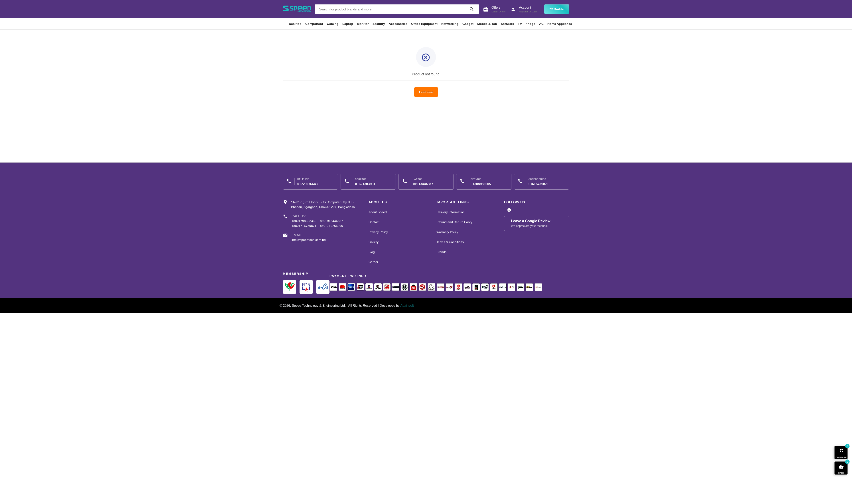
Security (379, 24)
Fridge (530, 24)
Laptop (347, 24)
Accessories (398, 24)
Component (314, 24)
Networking (450, 24)
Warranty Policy (447, 232)
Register (523, 11)
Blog (372, 252)
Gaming (333, 24)
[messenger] (509, 210)
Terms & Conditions (450, 242)
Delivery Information (450, 212)
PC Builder (557, 9)
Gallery (374, 242)
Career (373, 262)
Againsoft (407, 305)
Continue (426, 92)
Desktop (295, 24)
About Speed (378, 212)
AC (541, 24)
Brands (441, 252)
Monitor (363, 24)
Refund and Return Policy (454, 222)
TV (520, 24)
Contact (374, 222)
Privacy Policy (378, 232)
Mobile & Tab (487, 24)
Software (507, 24)
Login (534, 11)
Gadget (467, 24)
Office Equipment (424, 24)
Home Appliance (559, 24)
